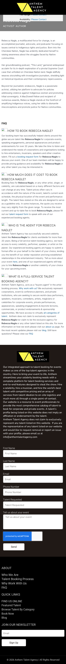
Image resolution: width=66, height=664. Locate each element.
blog (44, 330)
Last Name (9, 461)
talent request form (18, 214)
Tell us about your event (16, 512)
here (15, 261)
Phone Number (11, 486)
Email (6, 473)
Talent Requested (12, 499)
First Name (9, 448)
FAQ (31, 333)
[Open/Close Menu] (60, 7)
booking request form (27, 156)
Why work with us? (28, 288)
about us (50, 326)
